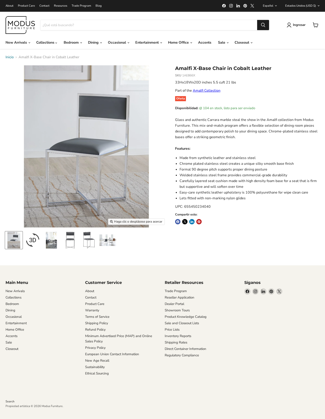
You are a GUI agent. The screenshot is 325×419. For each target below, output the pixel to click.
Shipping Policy (96, 323)
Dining (93, 42)
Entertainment (147, 42)
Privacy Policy (95, 347)
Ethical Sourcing (97, 373)
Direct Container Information (185, 349)
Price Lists (172, 329)
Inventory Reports (178, 336)
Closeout (242, 42)
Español (268, 6)
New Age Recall (97, 360)
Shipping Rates (176, 342)
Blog (99, 6)
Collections (45, 42)
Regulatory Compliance (182, 355)
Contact (44, 6)
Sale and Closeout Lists (182, 323)
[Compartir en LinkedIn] (192, 221)
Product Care (26, 6)
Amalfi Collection (206, 90)
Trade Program (81, 6)
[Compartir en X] (184, 221)
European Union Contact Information (112, 354)
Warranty (92, 310)
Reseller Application (179, 297)
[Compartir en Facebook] (177, 221)
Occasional (117, 42)
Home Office (179, 42)
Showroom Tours (177, 310)
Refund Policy (95, 329)
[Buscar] (263, 25)
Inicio (10, 57)
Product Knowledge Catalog (185, 316)
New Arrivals (17, 42)
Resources (60, 6)
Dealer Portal (174, 304)
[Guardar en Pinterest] (199, 221)
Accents (204, 42)
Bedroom (72, 42)
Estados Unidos (300, 6)
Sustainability (95, 367)
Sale (222, 42)
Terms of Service (97, 316)
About (9, 6)
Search (10, 401)
